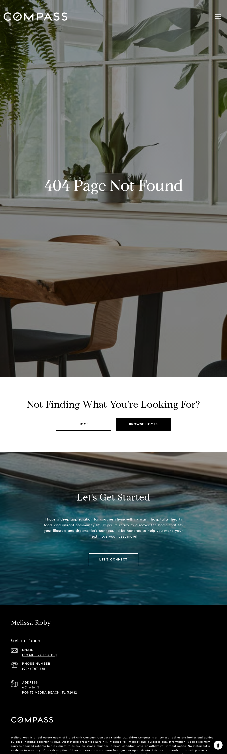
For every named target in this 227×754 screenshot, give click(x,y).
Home (83, 424)
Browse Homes (143, 424)
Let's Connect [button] (113, 559)
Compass (144, 737)
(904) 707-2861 (34, 669)
